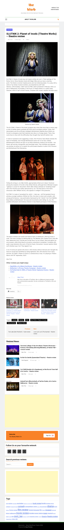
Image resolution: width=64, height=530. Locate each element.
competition (29, 506)
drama (50, 506)
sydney (39, 516)
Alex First (10, 39)
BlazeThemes (28, 527)
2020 (7, 503)
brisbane (48, 503)
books (44, 503)
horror (7, 513)
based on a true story (28, 503)
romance (25, 516)
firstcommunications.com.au (24, 285)
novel (10, 516)
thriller (13, 519)
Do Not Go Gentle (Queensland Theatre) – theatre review (38, 357)
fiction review (13, 510)
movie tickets (38, 513)
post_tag (18, 516)
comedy (14, 320)
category (8, 506)
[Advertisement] (32, 411)
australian (20, 503)
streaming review (33, 516)
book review (37, 503)
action (10, 503)
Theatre (9, 29)
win (16, 519)
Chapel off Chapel (14, 506)
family (55, 506)
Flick (27, 320)
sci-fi (28, 516)
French (43, 510)
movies (31, 513)
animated (15, 503)
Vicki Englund (24, 360)
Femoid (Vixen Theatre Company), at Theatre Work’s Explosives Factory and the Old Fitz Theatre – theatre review (13, 312)
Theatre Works (22, 323)
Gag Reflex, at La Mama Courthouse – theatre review (26, 266)
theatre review (52, 516)
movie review (22, 513)
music (45, 513)
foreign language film (35, 510)
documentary (43, 506)
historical (54, 510)
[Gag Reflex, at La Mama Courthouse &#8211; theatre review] (32, 303)
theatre (44, 516)
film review (23, 509)
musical (50, 513)
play (13, 516)
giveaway (48, 510)
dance (38, 506)
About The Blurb (30, 19)
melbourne (13, 513)
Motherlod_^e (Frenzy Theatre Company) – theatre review (28, 268)
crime (35, 506)
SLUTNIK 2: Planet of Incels (39, 320)
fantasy (21, 320)
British (52, 503)
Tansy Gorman (11, 323)
